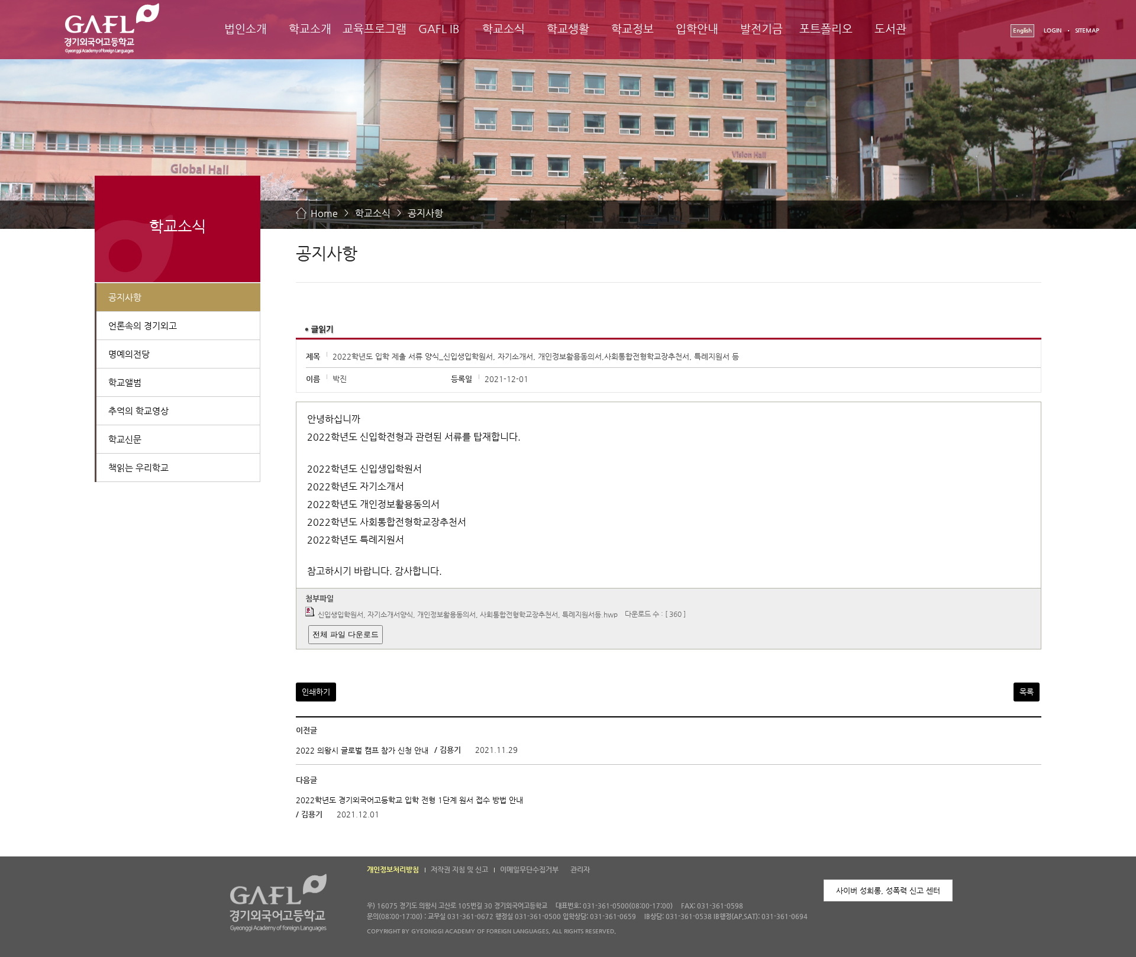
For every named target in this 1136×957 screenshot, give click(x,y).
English (1022, 30)
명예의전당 (129, 354)
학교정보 (632, 28)
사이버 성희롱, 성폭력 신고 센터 (888, 890)
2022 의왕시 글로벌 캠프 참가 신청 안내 (362, 750)
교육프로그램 (374, 28)
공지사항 (425, 213)
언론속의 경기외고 (142, 326)
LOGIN (1052, 30)
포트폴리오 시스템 (826, 39)
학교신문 (124, 439)
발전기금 (761, 28)
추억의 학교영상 (138, 411)
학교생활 (568, 28)
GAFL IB (439, 28)
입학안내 (697, 28)
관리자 (580, 869)
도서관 (890, 28)
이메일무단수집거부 (529, 869)
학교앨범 (124, 382)
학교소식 (503, 28)
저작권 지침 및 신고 (459, 869)
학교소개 (310, 28)
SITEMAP (1087, 30)
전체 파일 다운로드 (345, 634)
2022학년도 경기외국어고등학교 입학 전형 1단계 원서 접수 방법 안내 (409, 800)
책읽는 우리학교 (138, 468)
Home (324, 213)
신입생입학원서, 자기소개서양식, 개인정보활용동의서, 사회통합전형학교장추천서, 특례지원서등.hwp (468, 614)
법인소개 (245, 28)
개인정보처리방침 (393, 869)
